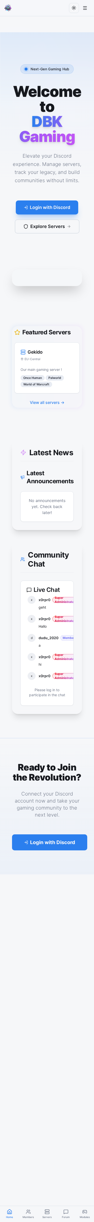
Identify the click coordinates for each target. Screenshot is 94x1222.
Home (9, 1216)
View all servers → (47, 402)
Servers (47, 1216)
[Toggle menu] (85, 8)
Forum (66, 1216)
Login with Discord (50, 207)
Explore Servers (47, 226)
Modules (85, 1216)
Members (28, 1216)
